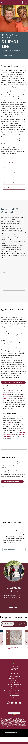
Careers (14, 697)
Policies (13, 686)
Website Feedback (14, 693)
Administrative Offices (13, 678)
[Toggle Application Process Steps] (14, 743)
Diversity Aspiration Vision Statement (14, 691)
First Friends (13, 391)
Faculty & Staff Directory (13, 676)
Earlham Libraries (13, 682)
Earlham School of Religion (11, 732)
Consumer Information (13, 684)
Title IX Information (14, 689)
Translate (18, 714)
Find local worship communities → (13, 382)
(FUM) (9, 422)
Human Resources (14, 695)
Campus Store (13, 680)
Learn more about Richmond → (12, 481)
